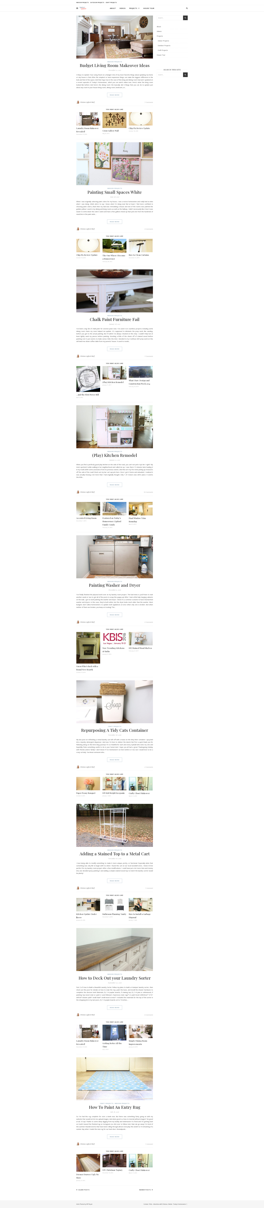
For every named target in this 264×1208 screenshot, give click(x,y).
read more (114, 95)
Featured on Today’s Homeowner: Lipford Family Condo (112, 521)
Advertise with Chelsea (160, 1204)
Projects (133, 8)
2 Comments (148, 622)
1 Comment (149, 888)
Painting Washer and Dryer (114, 585)
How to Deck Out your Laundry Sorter (115, 978)
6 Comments (148, 1015)
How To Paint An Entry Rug (114, 1107)
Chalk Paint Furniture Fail (114, 319)
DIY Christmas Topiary (113, 1170)
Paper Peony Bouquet (85, 793)
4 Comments (148, 229)
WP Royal (89, 1204)
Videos (123, 8)
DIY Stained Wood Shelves (140, 648)
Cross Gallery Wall (111, 131)
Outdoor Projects (97, 2)
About (113, 8)
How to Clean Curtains (139, 255)
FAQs (150, 1204)
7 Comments (148, 102)
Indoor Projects (82, 2)
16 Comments (148, 492)
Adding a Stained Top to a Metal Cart (115, 853)
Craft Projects (111, 2)
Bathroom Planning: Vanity (114, 914)
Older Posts (84, 1190)
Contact (146, 1204)
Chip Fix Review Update (139, 128)
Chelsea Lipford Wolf (87, 102)
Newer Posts (145, 1190)
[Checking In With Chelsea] (83, 8)
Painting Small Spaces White (114, 192)
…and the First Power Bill (87, 394)
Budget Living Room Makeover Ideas (115, 65)
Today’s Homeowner (179, 1204)
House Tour (148, 8)
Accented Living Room (86, 518)
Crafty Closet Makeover (139, 793)
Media (170, 1204)
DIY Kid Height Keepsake (114, 793)
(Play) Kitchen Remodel (113, 382)
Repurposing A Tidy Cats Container (114, 730)
